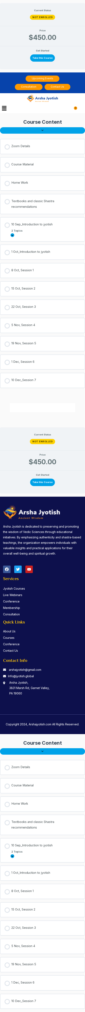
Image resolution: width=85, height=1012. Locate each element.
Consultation (11, 614)
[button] (4, 108)
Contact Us (10, 650)
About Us (9, 631)
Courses (8, 637)
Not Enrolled (42, 17)
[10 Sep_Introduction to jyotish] (12, 235)
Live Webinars (12, 595)
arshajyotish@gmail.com (25, 669)
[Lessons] (42, 130)
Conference (11, 601)
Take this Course (42, 57)
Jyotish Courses (14, 588)
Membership (11, 608)
